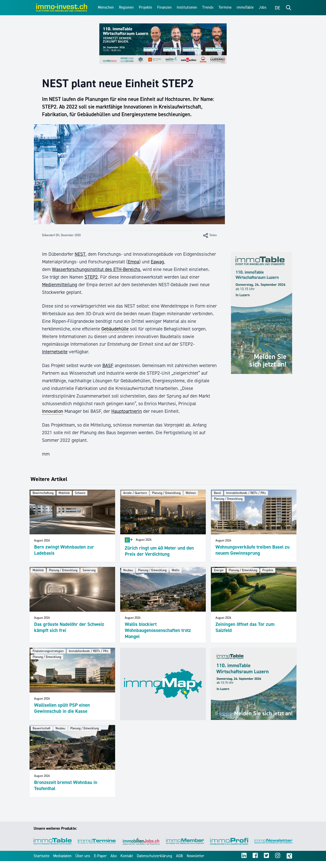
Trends (207, 7)
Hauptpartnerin (126, 411)
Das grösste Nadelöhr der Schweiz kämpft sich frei (69, 627)
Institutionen (187, 7)
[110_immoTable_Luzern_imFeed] (253, 684)
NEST (80, 254)
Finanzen (164, 7)
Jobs (262, 7)
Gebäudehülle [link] (115, 329)
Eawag (157, 262)
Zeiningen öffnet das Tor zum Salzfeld (245, 627)
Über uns (82, 855)
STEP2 (91, 277)
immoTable (245, 7)
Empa (133, 262)
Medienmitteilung (59, 284)
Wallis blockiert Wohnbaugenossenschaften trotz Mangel (158, 630)
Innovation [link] (52, 411)
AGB (179, 855)
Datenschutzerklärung (154, 855)
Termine (225, 7)
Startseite (41, 855)
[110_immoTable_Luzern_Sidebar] (261, 313)
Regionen (126, 7)
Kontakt (126, 855)
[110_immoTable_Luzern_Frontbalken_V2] (163, 43)
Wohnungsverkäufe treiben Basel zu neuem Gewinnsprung (252, 550)
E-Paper (100, 855)
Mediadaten (62, 855)
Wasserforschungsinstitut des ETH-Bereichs (96, 269)
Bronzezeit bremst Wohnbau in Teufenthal (65, 785)
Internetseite (54, 352)
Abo (114, 855)
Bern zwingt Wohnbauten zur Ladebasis (64, 550)
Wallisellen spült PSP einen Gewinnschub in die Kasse (62, 708)
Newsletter (195, 855)
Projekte (145, 7)
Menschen (106, 7)
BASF (107, 365)
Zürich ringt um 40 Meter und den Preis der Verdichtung (159, 551)
